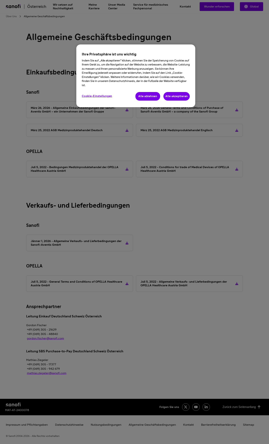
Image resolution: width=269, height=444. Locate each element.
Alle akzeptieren (176, 96)
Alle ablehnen (147, 96)
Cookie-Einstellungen (97, 96)
